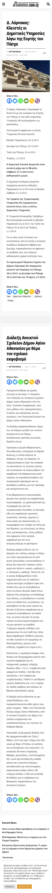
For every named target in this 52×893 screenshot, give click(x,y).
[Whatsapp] (20, 100)
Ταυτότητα (7, 857)
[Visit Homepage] (26, 4)
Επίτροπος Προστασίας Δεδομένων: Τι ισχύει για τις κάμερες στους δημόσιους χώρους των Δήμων (25, 848)
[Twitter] (14, 100)
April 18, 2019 (30, 52)
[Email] (26, 100)
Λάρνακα (38, 296)
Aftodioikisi (15, 52)
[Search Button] (48, 4)
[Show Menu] (3, 4)
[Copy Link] (31, 100)
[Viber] (37, 100)
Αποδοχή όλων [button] (24, 887)
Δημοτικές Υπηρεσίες (22, 296)
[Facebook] (9, 100)
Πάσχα (10, 301)
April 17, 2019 (30, 367)
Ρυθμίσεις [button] (9, 887)
